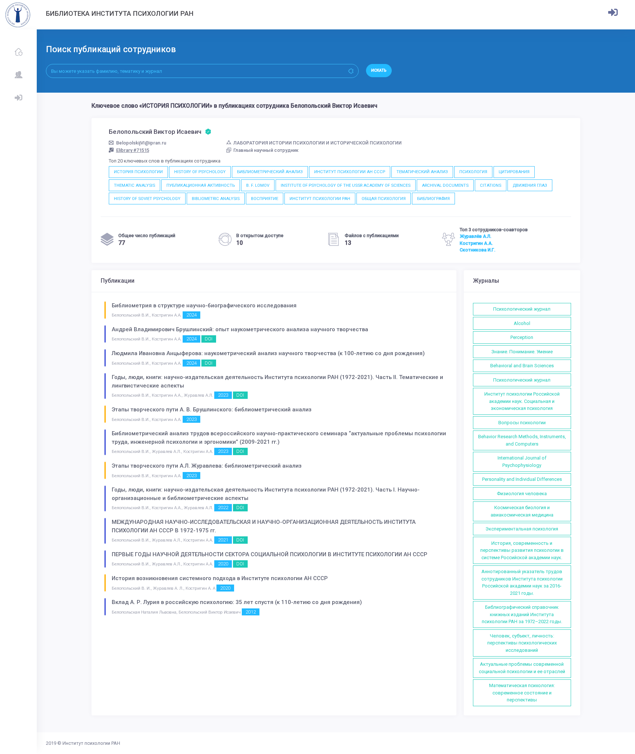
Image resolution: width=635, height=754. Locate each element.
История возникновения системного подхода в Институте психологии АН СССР (220, 578)
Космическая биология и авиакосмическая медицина (522, 511)
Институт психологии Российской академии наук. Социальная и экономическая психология (522, 401)
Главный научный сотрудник (265, 150)
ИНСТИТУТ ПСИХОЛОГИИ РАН (320, 198)
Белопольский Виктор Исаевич (156, 131)
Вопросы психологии (522, 422)
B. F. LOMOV (257, 185)
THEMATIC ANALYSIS (134, 185)
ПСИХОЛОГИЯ (473, 171)
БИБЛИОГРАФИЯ (433, 198)
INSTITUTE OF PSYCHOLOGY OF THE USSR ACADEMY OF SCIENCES (345, 185)
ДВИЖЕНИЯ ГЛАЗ (530, 185)
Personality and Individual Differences (522, 479)
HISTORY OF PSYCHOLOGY (200, 171)
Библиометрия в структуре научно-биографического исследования (204, 305)
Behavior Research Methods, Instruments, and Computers (522, 440)
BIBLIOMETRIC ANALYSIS (216, 198)
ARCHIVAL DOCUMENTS (445, 185)
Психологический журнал (521, 309)
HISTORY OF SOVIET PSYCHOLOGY (147, 198)
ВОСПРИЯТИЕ (264, 198)
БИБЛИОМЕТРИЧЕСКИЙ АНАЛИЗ (270, 171)
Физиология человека (522, 493)
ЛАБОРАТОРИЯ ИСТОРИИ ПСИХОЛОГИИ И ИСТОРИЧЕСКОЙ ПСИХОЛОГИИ (317, 143)
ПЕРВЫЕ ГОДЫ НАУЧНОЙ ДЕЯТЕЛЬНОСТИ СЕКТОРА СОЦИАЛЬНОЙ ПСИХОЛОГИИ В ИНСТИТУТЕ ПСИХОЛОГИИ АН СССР (269, 554)
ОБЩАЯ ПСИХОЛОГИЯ (384, 198)
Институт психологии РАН (91, 743)
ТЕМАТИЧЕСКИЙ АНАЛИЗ (422, 171)
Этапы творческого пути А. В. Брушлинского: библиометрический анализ (212, 409)
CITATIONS (490, 185)
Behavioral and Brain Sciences (522, 365)
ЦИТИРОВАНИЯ (514, 171)
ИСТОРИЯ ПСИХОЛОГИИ (138, 171)
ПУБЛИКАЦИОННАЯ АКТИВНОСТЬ (200, 185)
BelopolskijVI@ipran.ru (141, 143)
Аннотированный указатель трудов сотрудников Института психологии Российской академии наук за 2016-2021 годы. (522, 582)
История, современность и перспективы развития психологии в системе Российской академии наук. (522, 550)
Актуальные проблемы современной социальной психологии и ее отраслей (522, 667)
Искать (379, 70)
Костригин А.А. (476, 243)
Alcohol (522, 323)
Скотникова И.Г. (477, 250)
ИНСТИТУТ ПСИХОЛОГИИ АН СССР (349, 171)
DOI (208, 339)
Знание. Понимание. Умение (522, 351)
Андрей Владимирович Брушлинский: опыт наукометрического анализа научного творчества (240, 329)
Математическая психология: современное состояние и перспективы (522, 693)
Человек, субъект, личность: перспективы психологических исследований (522, 643)
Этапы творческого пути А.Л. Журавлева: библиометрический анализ (207, 465)
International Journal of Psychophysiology (522, 461)
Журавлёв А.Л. (475, 236)
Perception (521, 337)
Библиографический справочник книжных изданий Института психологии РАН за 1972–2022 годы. (522, 614)
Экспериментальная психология (521, 529)
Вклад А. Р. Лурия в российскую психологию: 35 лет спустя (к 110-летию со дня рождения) (237, 602)
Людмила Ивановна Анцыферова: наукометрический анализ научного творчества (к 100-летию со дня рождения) (268, 353)
